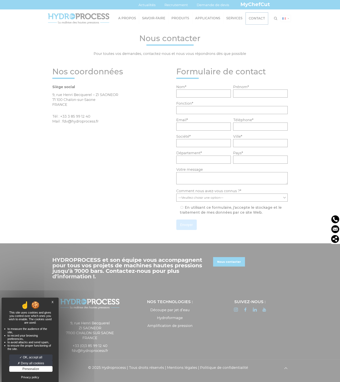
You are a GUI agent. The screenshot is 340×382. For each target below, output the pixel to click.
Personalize (30, 369)
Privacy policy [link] (30, 377)
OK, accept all (32, 357)
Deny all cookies (32, 363)
